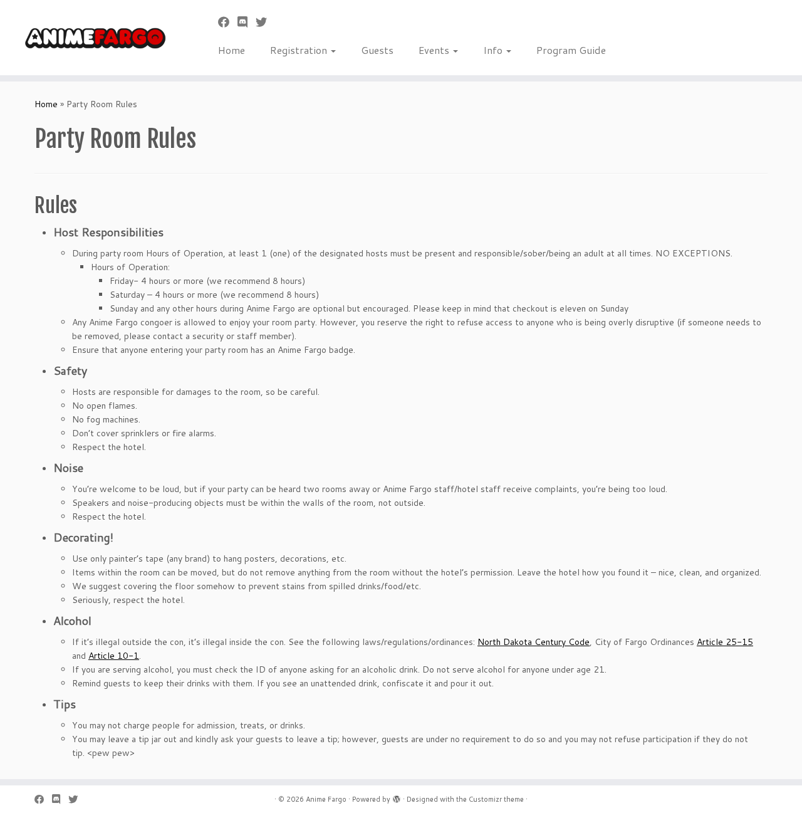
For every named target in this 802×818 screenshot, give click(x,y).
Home (231, 50)
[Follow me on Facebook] (227, 22)
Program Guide (571, 50)
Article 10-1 (113, 655)
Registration (300, 50)
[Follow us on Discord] (246, 22)
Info (494, 50)
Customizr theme (496, 799)
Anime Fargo (326, 799)
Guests (377, 50)
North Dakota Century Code (533, 642)
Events (435, 50)
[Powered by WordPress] (396, 796)
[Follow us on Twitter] (265, 22)
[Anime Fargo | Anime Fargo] (92, 37)
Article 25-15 (725, 642)
